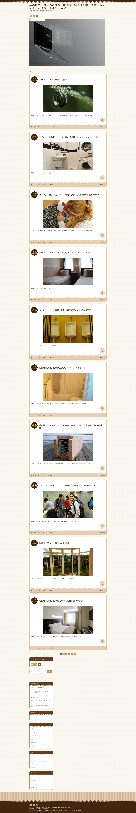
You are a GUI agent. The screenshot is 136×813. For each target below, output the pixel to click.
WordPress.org (34, 787)
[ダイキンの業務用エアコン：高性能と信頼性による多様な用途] (68, 517)
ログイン (32, 777)
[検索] (49, 671)
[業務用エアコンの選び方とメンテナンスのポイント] (68, 399)
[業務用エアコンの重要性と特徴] (68, 111)
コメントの (34, 784)
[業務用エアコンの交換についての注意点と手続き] (68, 632)
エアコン (35, 127)
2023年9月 (33, 746)
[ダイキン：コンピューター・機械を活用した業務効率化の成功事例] (68, 226)
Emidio (103, 127)
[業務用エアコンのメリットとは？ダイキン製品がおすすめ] (68, 284)
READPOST (102, 120)
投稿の (33, 780)
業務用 (40, 127)
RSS (30, 16)
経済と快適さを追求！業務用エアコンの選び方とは (39, 808)
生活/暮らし (46, 127)
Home (31, 71)
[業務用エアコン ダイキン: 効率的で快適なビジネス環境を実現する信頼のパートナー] (68, 459)
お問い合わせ (37, 16)
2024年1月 (33, 732)
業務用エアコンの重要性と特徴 (37, 687)
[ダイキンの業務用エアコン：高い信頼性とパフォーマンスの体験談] (68, 169)
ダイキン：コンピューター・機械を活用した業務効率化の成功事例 (41, 696)
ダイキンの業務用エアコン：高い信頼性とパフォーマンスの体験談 (41, 692)
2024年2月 (33, 728)
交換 (52, 590)
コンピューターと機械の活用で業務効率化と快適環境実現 (41, 706)
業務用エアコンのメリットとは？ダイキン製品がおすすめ (41, 701)
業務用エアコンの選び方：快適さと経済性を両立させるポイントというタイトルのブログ (49, 807)
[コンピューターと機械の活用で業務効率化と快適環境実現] (68, 342)
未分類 (32, 759)
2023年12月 (33, 735)
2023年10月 (33, 742)
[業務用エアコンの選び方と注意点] (68, 575)
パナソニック (54, 127)
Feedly (34, 16)
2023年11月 (33, 739)
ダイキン (53, 184)
